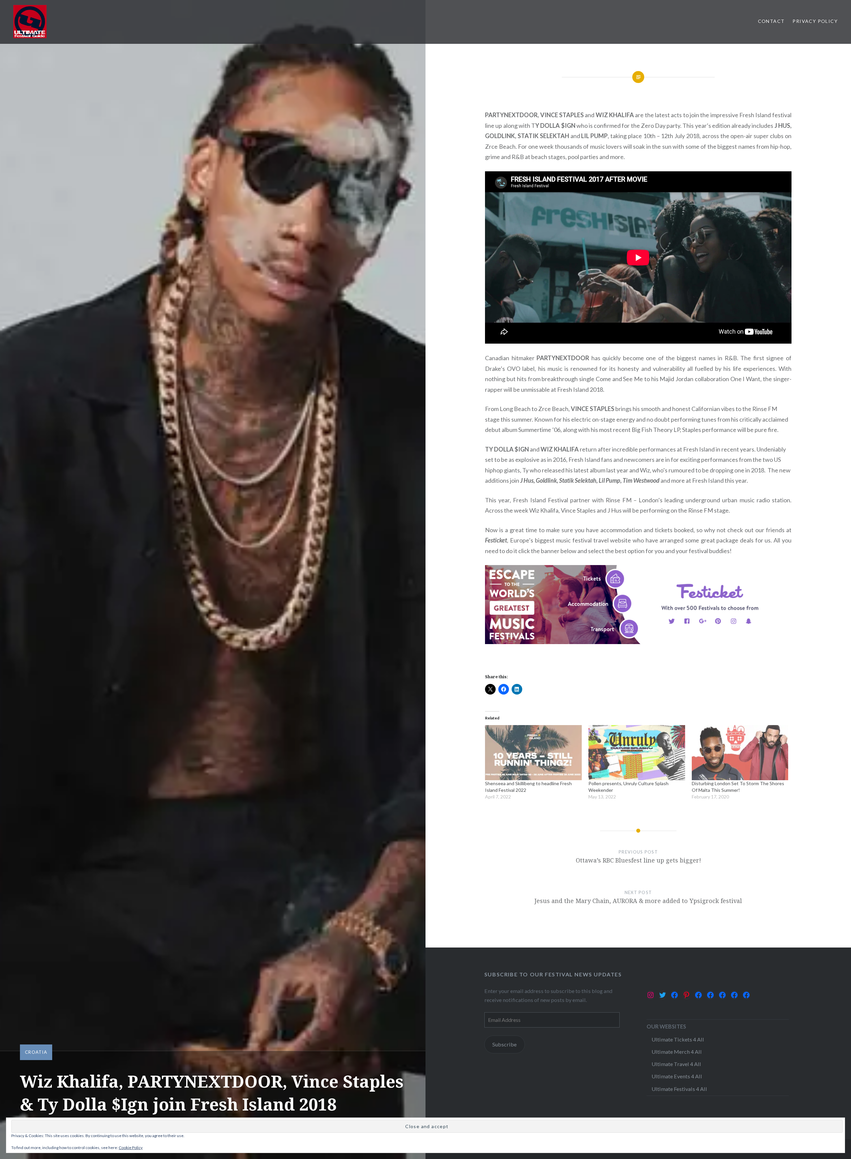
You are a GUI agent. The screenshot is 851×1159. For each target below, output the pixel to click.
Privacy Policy (815, 21)
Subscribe (504, 1044)
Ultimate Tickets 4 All (678, 1039)
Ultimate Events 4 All (677, 1076)
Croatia (36, 1052)
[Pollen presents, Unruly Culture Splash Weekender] (636, 752)
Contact (771, 21)
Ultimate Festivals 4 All (679, 1089)
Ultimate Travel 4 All (676, 1064)
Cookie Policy (131, 1147)
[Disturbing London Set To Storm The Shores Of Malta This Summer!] (740, 752)
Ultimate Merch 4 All (677, 1051)
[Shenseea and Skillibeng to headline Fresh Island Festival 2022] (533, 752)
